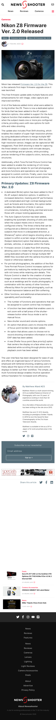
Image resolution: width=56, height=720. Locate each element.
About (28, 681)
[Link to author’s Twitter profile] (24, 436)
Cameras (39, 11)
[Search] (3, 4)
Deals (24, 571)
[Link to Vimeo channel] (38, 617)
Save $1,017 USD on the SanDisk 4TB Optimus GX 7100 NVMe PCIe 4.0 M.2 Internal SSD (37, 576)
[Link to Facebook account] (22, 617)
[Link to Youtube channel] (33, 617)
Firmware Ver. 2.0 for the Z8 (34, 84)
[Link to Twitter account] (17, 617)
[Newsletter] (53, 4)
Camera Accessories (30, 587)
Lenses (28, 657)
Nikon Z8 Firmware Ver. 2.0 (39, 38)
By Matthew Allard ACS (34, 386)
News (10, 11)
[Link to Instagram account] (28, 617)
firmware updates (18, 38)
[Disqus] (28, 528)
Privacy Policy (28, 690)
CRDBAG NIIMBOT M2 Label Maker (35, 590)
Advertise (28, 685)
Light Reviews (28, 666)
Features (28, 637)
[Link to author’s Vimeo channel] (32, 436)
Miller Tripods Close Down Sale (34, 603)
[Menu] (53, 11)
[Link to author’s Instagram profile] (28, 436)
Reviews (24, 11)
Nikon (5, 38)
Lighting (28, 661)
